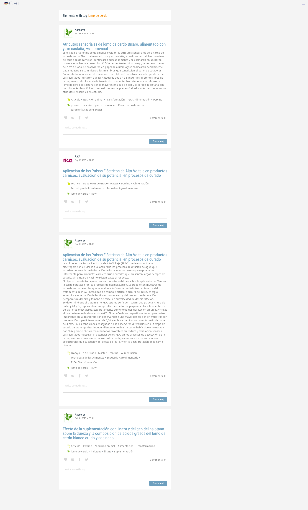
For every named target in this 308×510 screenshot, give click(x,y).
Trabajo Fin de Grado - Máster (100, 183)
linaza (107, 451)
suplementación (124, 451)
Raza (121, 105)
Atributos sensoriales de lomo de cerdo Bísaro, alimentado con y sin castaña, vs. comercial (114, 46)
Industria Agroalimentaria (122, 188)
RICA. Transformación (84, 362)
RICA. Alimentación (139, 99)
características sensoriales (86, 109)
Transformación (115, 99)
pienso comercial (105, 105)
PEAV (94, 193)
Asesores (80, 30)
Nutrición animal (93, 99)
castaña (87, 105)
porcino (75, 105)
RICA (77, 156)
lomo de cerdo (135, 105)
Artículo (75, 99)
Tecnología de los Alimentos (87, 188)
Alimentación (141, 183)
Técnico (75, 183)
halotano (96, 451)
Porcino (157, 99)
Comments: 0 (158, 118)
